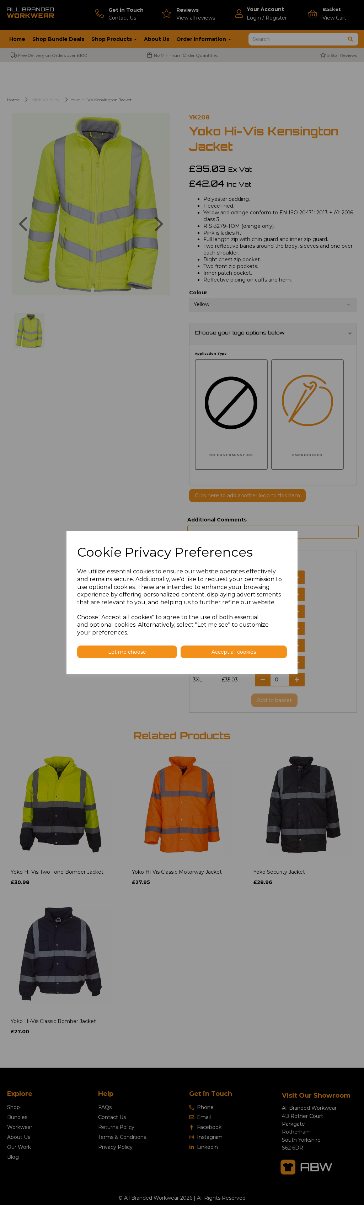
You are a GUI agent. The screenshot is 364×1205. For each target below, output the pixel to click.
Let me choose (127, 652)
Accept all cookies (234, 652)
